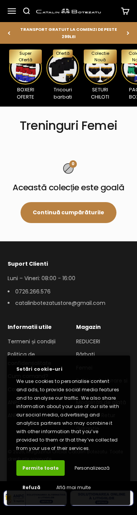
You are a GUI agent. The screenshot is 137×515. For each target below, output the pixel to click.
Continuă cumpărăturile (68, 212)
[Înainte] (128, 33)
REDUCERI (88, 341)
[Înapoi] (9, 33)
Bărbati (85, 354)
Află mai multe (73, 487)
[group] (25, 74)
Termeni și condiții (32, 341)
